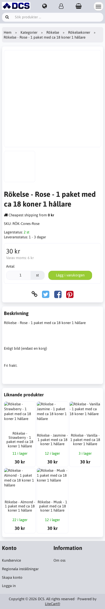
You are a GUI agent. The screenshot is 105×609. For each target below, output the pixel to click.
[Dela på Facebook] (58, 294)
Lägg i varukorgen (70, 275)
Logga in (9, 586)
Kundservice (11, 560)
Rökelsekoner (79, 32)
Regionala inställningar (20, 569)
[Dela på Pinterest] (70, 294)
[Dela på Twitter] (45, 294)
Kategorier (29, 32)
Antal (10, 266)
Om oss (59, 560)
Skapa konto (12, 577)
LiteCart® (52, 604)
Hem (7, 32)
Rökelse (52, 32)
